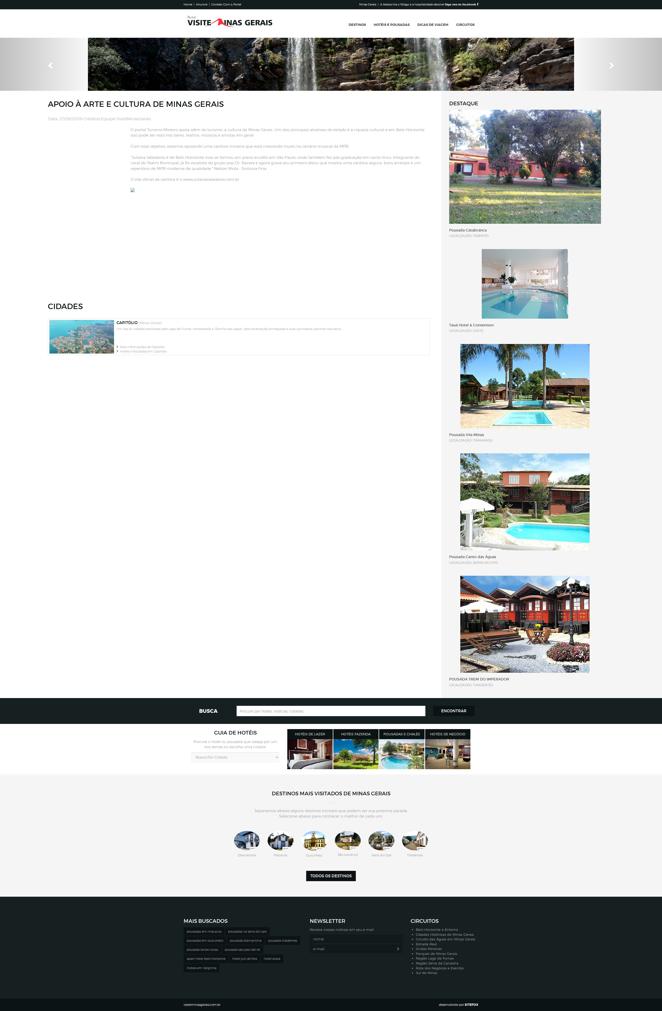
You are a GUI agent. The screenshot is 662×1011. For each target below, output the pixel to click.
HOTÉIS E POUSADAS (392, 25)
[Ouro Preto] (314, 841)
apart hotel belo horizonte (206, 959)
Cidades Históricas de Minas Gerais (445, 934)
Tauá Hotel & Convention (471, 325)
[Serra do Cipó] (381, 840)
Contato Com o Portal (226, 4)
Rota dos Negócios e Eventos (440, 968)
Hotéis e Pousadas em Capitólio (142, 351)
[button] (49, 64)
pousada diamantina (245, 940)
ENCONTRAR (454, 710)
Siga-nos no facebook (461, 4)
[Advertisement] (89, 162)
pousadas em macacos (204, 931)
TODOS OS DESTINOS (331, 875)
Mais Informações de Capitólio (141, 347)
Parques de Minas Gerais (436, 954)
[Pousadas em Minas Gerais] (402, 754)
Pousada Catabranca (468, 230)
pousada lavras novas (202, 950)
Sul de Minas (426, 973)
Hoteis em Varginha (201, 968)
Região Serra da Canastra (437, 963)
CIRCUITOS (465, 25)
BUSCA (208, 711)
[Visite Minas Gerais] (230, 23)
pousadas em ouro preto (205, 940)
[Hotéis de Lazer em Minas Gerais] (310, 754)
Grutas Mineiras (429, 949)
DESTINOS (357, 25)
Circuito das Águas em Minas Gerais (445, 939)
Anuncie (201, 4)
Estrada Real (426, 944)
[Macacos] (281, 840)
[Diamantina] (247, 840)
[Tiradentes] (415, 841)
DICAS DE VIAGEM (432, 25)
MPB (344, 146)
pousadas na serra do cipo (247, 931)
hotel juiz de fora (244, 959)
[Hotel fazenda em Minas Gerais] (356, 754)
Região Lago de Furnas (435, 958)
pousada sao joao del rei (242, 950)
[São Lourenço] (348, 840)
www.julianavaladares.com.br (211, 179)
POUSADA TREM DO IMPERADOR (479, 679)
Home (188, 4)
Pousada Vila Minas (466, 434)
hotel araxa (272, 959)
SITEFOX (471, 1005)
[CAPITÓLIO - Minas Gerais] (81, 337)
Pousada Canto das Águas (472, 557)
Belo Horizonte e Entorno (437, 929)
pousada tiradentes (282, 940)
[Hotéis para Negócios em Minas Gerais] (448, 754)
